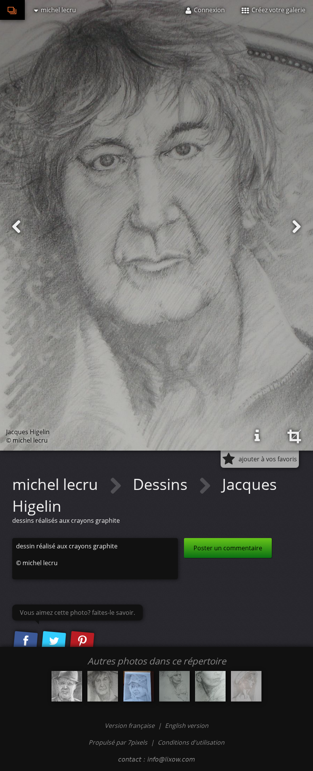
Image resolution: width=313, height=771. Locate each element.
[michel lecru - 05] (67, 686)
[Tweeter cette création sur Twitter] (54, 641)
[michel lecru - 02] (246, 686)
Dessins (162, 484)
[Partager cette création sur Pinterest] (82, 641)
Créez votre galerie (277, 10)
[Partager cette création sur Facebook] (25, 641)
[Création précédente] (16, 227)
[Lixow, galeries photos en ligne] (12, 10)
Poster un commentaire (228, 548)
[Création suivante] (296, 227)
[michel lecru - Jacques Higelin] (102, 686)
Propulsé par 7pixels (118, 742)
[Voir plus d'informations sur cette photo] (257, 436)
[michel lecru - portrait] (174, 686)
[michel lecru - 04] (138, 686)
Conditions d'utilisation (191, 742)
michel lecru (57, 484)
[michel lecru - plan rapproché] (210, 686)
